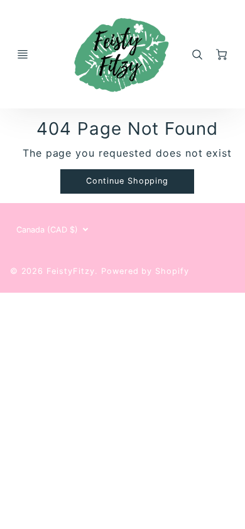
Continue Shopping (127, 181)
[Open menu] (22, 54)
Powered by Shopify (145, 271)
